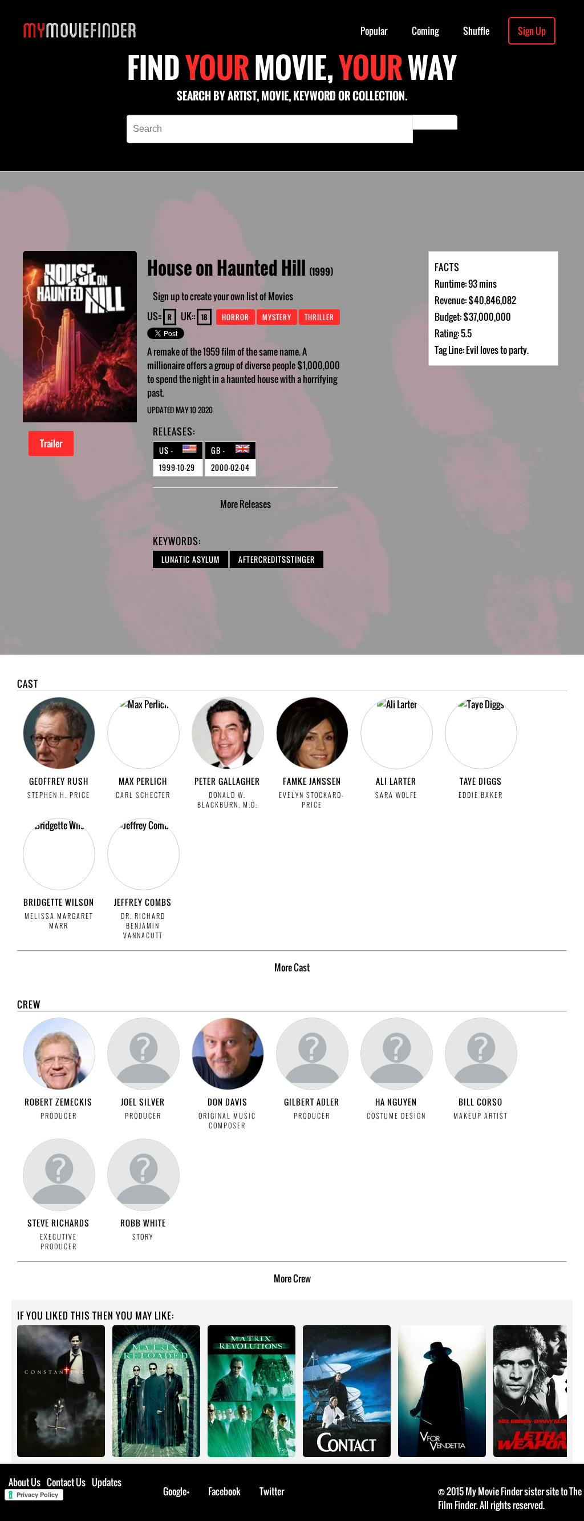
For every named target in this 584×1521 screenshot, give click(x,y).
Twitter (271, 1491)
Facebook (224, 1491)
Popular (373, 31)
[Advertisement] (331, 211)
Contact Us (66, 1482)
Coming (425, 31)
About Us (24, 1482)
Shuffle (476, 31)
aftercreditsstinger (276, 559)
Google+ (176, 1491)
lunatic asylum (190, 559)
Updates (106, 1482)
